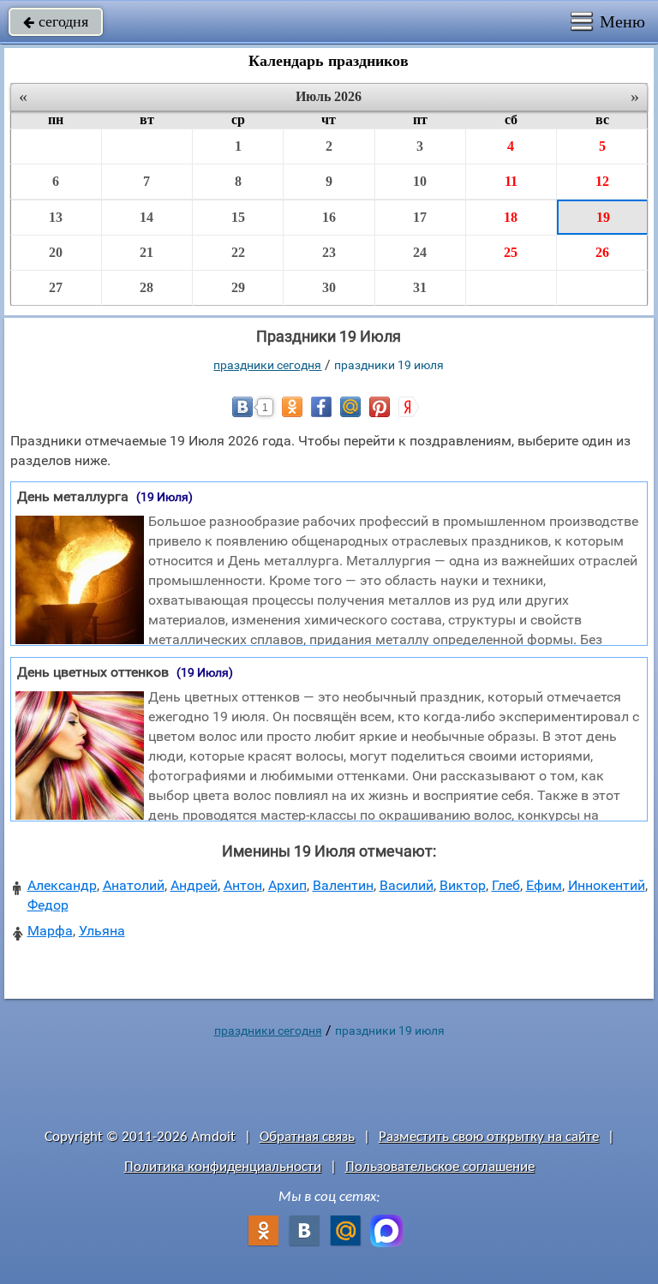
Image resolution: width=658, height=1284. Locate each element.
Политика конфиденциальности (222, 1167)
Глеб (506, 885)
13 (56, 217)
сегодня (55, 21)
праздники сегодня (267, 365)
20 (56, 252)
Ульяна (102, 931)
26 (602, 252)
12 (602, 181)
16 (329, 217)
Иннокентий (606, 885)
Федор (48, 905)
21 (146, 252)
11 (511, 181)
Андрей (194, 885)
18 (510, 217)
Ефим (544, 885)
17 (420, 217)
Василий (407, 885)
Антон (243, 885)
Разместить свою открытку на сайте (489, 1137)
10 (420, 181)
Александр (62, 885)
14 (146, 217)
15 (238, 217)
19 (603, 217)
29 (238, 287)
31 (420, 287)
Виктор (463, 885)
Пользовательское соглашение (440, 1167)
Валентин (343, 885)
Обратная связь (307, 1137)
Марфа (50, 931)
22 (238, 252)
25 (510, 252)
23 (329, 252)
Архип (287, 885)
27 (56, 287)
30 (329, 287)
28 (146, 287)
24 (420, 252)
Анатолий (133, 885)
